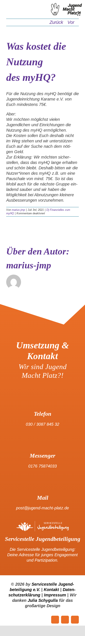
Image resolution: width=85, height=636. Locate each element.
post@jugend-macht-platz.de (42, 508)
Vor (70, 22)
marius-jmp (18, 209)
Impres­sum (55, 595)
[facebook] (55, 620)
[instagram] (75, 620)
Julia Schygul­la (43, 600)
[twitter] (65, 620)
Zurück (56, 22)
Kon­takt (51, 589)
